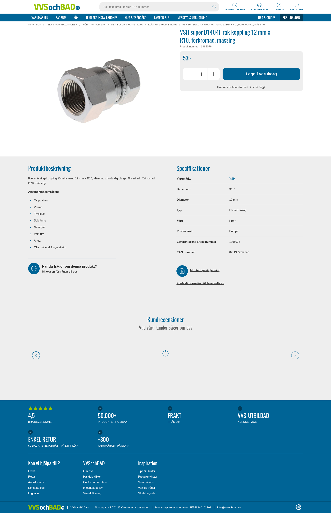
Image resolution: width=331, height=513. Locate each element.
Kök (76, 17)
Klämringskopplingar (162, 24)
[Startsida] (57, 6)
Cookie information (95, 482)
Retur (31, 476)
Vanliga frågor (146, 487)
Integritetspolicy (93, 487)
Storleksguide (146, 493)
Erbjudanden (291, 17)
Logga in (33, 493)
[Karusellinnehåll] (100, 89)
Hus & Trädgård (136, 17)
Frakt (31, 471)
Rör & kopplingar (94, 24)
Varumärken (39, 17)
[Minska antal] (189, 74)
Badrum (61, 17)
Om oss (88, 471)
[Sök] (214, 7)
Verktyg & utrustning (192, 17)
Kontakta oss (36, 487)
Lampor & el (162, 17)
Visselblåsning (92, 493)
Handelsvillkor (92, 476)
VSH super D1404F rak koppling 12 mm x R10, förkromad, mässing (223, 24)
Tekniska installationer (101, 17)
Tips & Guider (266, 17)
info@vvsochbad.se (229, 507)
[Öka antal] (213, 74)
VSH (232, 178)
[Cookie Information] (298, 507)
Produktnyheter (147, 476)
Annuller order (37, 482)
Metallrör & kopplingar (127, 24)
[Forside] (47, 507)
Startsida (34, 24)
